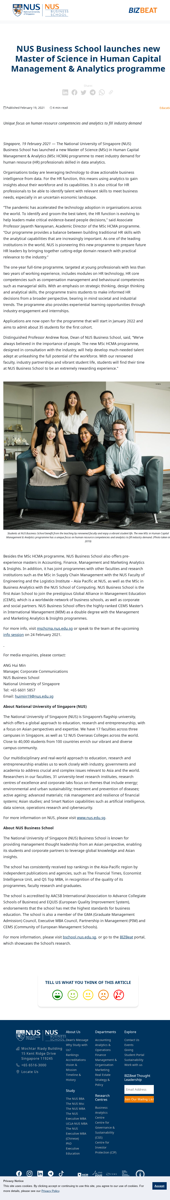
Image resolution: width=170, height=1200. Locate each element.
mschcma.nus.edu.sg (55, 628)
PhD (69, 1143)
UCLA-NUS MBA (76, 1123)
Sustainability (133, 1060)
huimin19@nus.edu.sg (34, 696)
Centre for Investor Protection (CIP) (105, 1147)
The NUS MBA (75, 1109)
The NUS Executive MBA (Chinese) (76, 1133)
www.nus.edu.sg (91, 817)
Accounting (103, 1040)
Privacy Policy (50, 1191)
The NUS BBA (75, 1099)
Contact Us (131, 1040)
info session (13, 634)
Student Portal (134, 1055)
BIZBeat (126, 937)
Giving (128, 1050)
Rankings (72, 1055)
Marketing (102, 1070)
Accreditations (76, 1060)
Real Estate (102, 1075)
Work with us (133, 1065)
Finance (100, 1055)
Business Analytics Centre (101, 1112)
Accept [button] (159, 1186)
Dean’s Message (77, 1040)
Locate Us (30, 1071)
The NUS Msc (75, 1104)
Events (129, 1045)
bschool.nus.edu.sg (79, 937)
